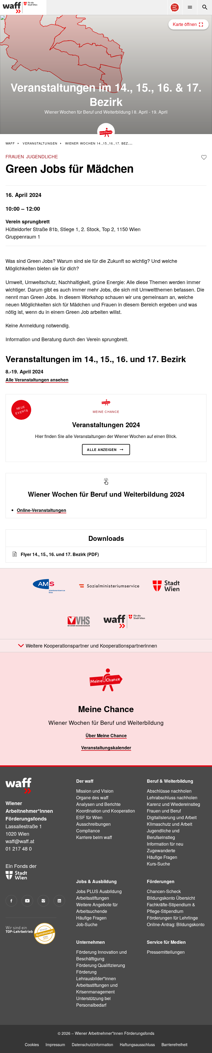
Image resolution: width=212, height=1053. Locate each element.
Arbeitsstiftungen (92, 898)
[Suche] (204, 7)
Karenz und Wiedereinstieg (173, 804)
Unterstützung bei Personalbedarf (93, 1001)
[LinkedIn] (59, 901)
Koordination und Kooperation (105, 811)
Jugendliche (42, 156)
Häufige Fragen (162, 857)
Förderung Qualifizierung (100, 965)
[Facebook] (11, 901)
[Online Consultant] (174, 7)
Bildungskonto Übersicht (171, 898)
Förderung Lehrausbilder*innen (96, 975)
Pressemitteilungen (166, 952)
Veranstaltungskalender (106, 747)
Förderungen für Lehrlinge (172, 918)
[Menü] (189, 7)
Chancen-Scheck (164, 891)
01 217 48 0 (19, 848)
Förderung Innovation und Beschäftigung (101, 955)
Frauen (15, 156)
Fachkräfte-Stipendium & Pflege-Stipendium (171, 907)
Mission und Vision (94, 791)
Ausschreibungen (93, 824)
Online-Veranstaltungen (41, 510)
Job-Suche (86, 924)
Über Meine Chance (106, 735)
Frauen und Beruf (164, 811)
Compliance (88, 830)
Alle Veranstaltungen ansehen (37, 379)
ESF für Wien (89, 817)
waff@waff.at (20, 840)
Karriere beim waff (94, 837)
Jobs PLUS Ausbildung (99, 891)
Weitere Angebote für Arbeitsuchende (97, 907)
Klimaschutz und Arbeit (169, 824)
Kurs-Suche (158, 863)
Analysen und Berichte (98, 804)
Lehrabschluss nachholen (172, 797)
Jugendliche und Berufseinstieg (163, 833)
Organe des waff (92, 797)
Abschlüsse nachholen (169, 791)
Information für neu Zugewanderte (165, 847)
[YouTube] (27, 901)
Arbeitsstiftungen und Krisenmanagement (97, 988)
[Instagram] (43, 901)
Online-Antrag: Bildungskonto (176, 924)
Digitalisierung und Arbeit (172, 817)
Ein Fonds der (21, 865)
